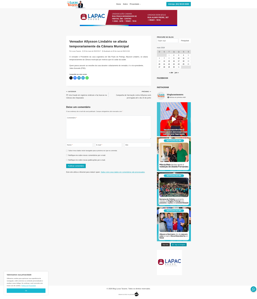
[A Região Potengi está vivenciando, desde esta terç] (174, 189)
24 (178, 64)
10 (178, 58)
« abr (171, 73)
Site (126, 145)
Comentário (72, 118)
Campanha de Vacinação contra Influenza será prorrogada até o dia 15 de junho (133, 95)
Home (118, 4)
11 (183, 58)
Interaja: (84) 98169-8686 (178, 4)
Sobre (125, 4)
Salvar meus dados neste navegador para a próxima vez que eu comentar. (92, 150)
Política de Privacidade (28, 285)
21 (164, 64)
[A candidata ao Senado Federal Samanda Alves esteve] (174, 119)
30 (174, 67)
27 (159, 67)
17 (178, 61)
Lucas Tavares (76, 51)
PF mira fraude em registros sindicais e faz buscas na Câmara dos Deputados (86, 95)
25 (183, 64)
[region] (26, 283)
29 (169, 67)
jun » (177, 73)
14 (164, 61)
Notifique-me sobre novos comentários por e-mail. (87, 155)
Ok (26, 290)
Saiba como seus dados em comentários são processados (123, 172)
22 (169, 64)
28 (164, 67)
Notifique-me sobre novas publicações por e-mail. (87, 160)
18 (183, 61)
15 (169, 61)
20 (159, 64)
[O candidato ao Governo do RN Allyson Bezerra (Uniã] (174, 224)
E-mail (99, 145)
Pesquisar (185, 41)
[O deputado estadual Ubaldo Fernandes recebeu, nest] (174, 154)
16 (174, 61)
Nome (70, 145)
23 (174, 64)
